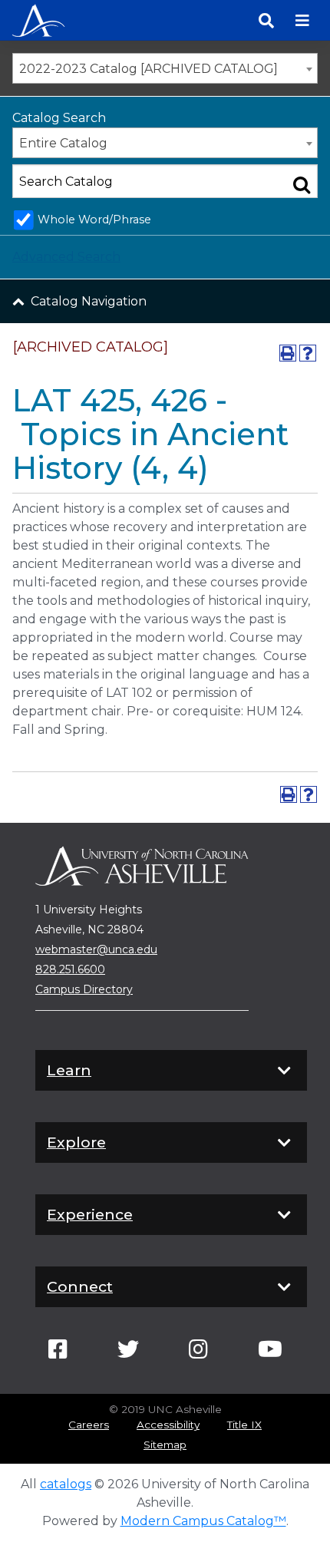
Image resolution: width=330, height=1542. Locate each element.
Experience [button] (90, 1214)
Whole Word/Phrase (94, 219)
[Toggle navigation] (302, 20)
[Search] (266, 20)
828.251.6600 (70, 969)
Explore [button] (76, 1142)
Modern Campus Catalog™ (203, 1521)
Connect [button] (80, 1286)
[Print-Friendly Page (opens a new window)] (287, 353)
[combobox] (165, 68)
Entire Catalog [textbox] (63, 143)
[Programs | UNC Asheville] (38, 19)
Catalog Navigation (89, 301)
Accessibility (168, 1424)
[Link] (58, 1353)
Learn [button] (69, 1070)
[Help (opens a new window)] (307, 353)
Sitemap (165, 1444)
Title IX (244, 1424)
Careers (88, 1424)
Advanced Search (66, 256)
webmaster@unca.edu (96, 949)
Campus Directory (84, 989)
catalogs (65, 1484)
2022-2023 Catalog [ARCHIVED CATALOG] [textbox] (148, 68)
